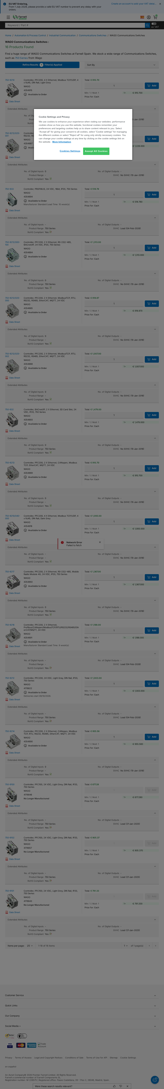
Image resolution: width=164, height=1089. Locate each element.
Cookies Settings (70, 151)
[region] (83, 134)
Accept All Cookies (96, 151)
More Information (61, 142)
